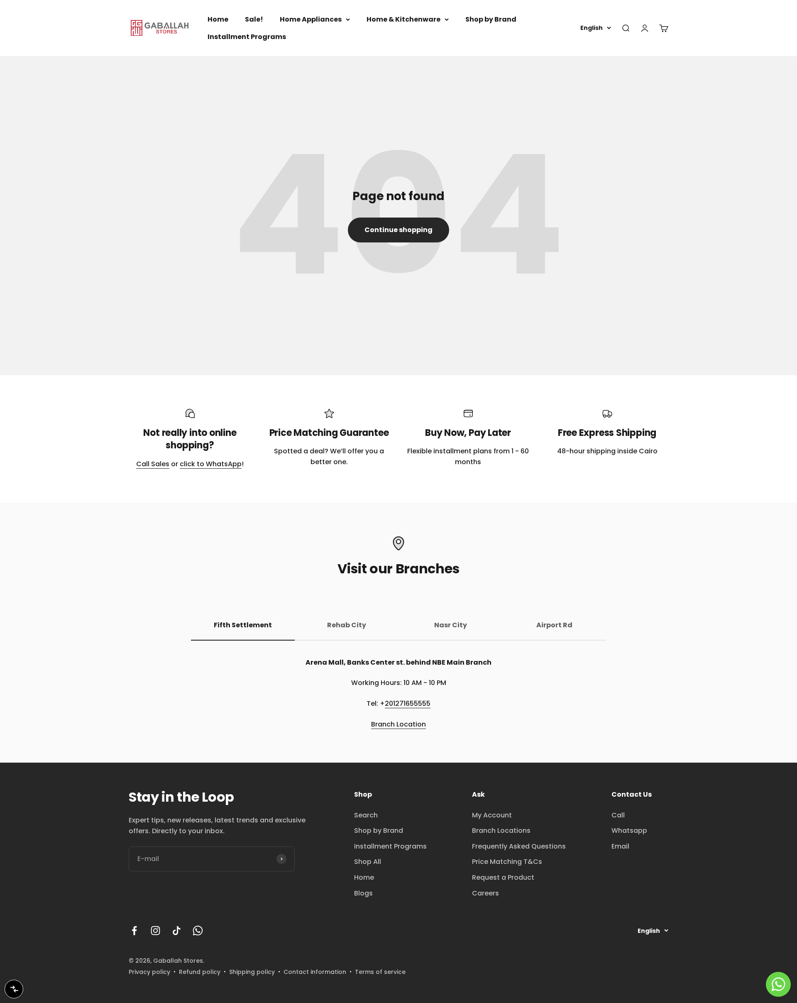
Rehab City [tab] (346, 625)
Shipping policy (252, 972)
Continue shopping (398, 230)
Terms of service (380, 972)
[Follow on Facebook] (134, 930)
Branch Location (398, 724)
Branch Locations (501, 830)
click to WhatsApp (211, 464)
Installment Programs (247, 37)
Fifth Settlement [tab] (243, 625)
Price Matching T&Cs (507, 861)
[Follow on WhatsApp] (197, 930)
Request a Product (503, 877)
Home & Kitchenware (403, 19)
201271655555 (407, 703)
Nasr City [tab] (450, 625)
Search (366, 815)
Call (618, 815)
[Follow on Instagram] (155, 930)
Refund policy (199, 972)
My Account (492, 815)
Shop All (367, 861)
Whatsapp (629, 830)
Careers (485, 893)
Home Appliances (311, 19)
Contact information (315, 972)
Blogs (363, 893)
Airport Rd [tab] (554, 625)
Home (218, 19)
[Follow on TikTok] (176, 930)
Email (620, 846)
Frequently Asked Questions (519, 846)
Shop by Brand (490, 19)
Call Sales (152, 464)
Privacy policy (149, 972)
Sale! (254, 19)
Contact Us (631, 794)
